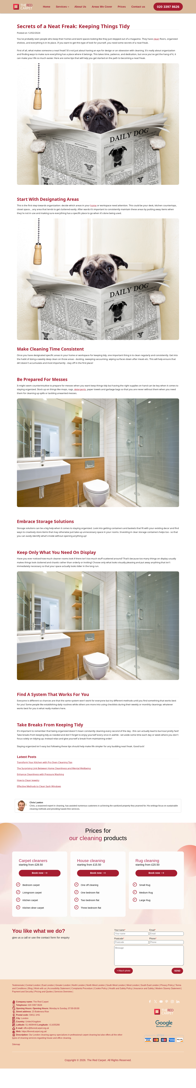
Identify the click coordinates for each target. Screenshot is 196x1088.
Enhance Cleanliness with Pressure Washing (40, 774)
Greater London (62, 985)
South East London (150, 985)
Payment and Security (22, 991)
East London (48, 985)
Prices (122, 6)
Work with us (40, 988)
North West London (95, 985)
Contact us (138, 6)
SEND (177, 971)
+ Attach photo (123, 971)
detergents (80, 389)
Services (61, 6)
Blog (30, 988)
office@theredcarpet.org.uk (36, 1028)
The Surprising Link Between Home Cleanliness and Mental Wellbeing (54, 768)
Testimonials (18, 985)
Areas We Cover (102, 6)
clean (156, 38)
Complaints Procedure (82, 988)
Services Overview (63, 991)
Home (46, 6)
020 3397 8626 (168, 7)
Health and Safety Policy (120, 988)
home (93, 205)
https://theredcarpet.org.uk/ (34, 1031)
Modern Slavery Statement (168, 988)
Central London (33, 985)
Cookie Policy (100, 988)
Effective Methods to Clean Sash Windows (39, 786)
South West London (115, 985)
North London (78, 985)
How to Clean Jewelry (28, 780)
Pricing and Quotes (44, 991)
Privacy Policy (167, 985)
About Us (80, 6)
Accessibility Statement (59, 988)
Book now (37, 873)
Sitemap (16, 1044)
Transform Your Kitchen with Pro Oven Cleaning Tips (44, 762)
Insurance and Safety (144, 988)
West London (133, 985)
